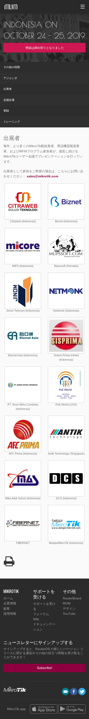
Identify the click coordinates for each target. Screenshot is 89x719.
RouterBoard (72, 598)
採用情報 (9, 613)
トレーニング (11, 121)
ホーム (8, 598)
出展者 (7, 89)
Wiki (36, 619)
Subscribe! (44, 667)
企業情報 (9, 603)
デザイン (69, 608)
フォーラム (41, 614)
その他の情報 (11, 67)
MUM (67, 603)
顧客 (6, 608)
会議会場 (8, 100)
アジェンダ (10, 78)
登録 (6, 110)
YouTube (69, 613)
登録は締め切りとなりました (44, 47)
